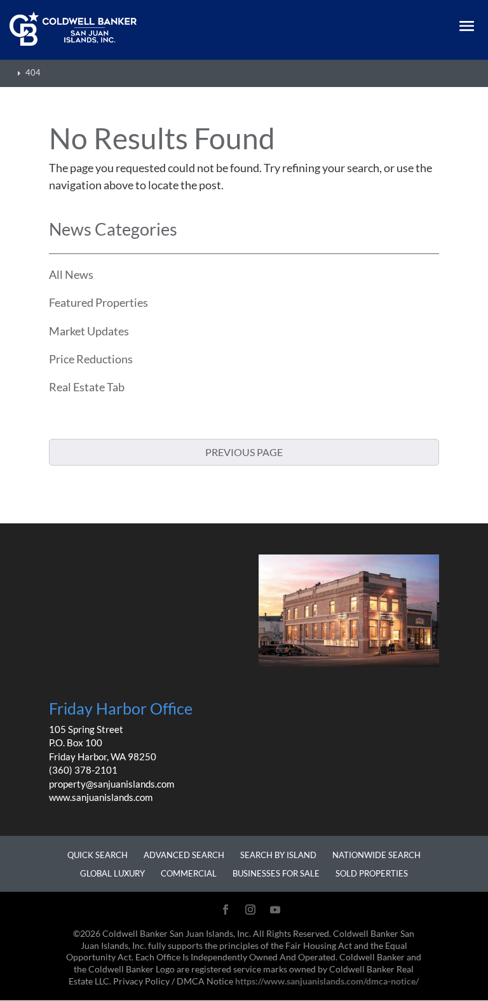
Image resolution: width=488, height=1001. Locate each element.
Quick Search (97, 855)
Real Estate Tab (87, 387)
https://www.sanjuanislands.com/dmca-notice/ (327, 981)
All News (71, 274)
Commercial (189, 873)
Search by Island (278, 855)
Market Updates (89, 331)
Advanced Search (184, 855)
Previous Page (244, 452)
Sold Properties (372, 873)
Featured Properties (98, 302)
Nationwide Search (376, 855)
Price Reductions (91, 359)
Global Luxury (112, 873)
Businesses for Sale (276, 873)
